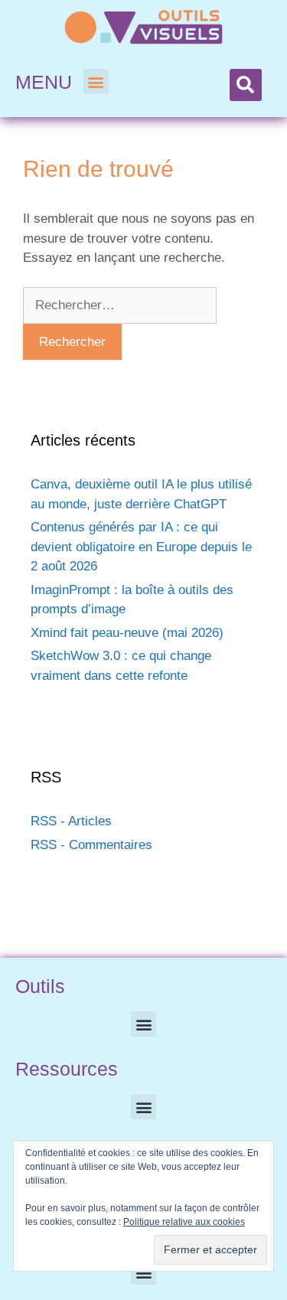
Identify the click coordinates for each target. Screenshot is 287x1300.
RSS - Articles (71, 821)
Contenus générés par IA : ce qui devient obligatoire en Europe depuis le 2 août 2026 (141, 546)
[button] (96, 81)
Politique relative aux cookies (184, 1222)
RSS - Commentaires (91, 845)
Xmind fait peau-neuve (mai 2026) (127, 633)
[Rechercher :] (120, 305)
